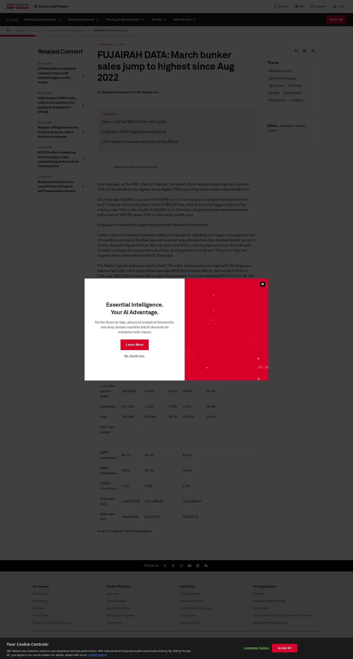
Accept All (284, 648)
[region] (176, 648)
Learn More (134, 344)
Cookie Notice (97, 655)
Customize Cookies (256, 648)
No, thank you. (134, 355)
